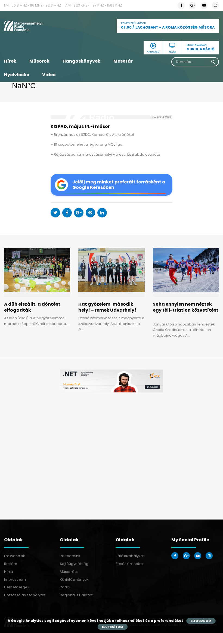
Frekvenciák (14, 556)
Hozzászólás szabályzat (24, 595)
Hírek (10, 61)
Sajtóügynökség (74, 563)
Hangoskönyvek (81, 61)
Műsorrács (69, 571)
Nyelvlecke (16, 75)
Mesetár (123, 61)
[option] (111, 381)
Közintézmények (74, 579)
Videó (49, 75)
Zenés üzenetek (129, 563)
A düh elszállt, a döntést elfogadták (32, 307)
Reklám (10, 563)
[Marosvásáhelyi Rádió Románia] (37, 26)
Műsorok (39, 61)
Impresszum (15, 579)
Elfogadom (201, 621)
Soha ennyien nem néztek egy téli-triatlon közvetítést (185, 310)
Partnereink (70, 556)
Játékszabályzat (130, 556)
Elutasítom (112, 627)
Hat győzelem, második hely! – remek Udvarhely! (107, 307)
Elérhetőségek (16, 587)
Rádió (65, 587)
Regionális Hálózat (76, 595)
